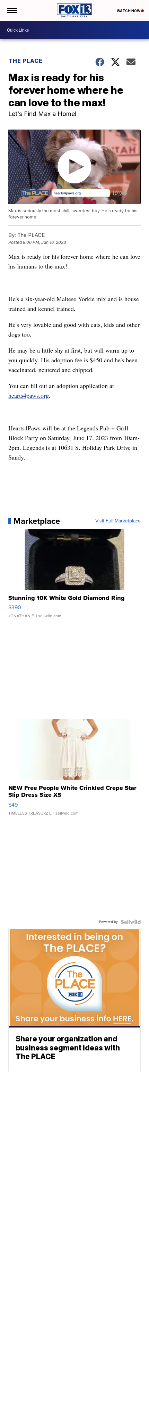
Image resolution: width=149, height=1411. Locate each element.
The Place (25, 60)
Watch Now (129, 11)
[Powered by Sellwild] (131, 921)
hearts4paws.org (28, 395)
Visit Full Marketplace (118, 521)
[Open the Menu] (11, 10)
